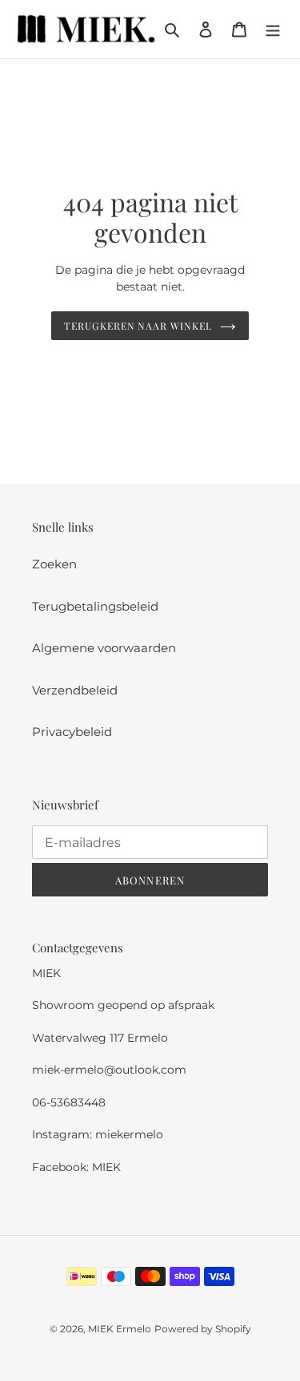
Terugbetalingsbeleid (95, 606)
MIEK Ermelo (119, 1329)
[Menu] (273, 29)
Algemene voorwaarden (104, 647)
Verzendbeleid (75, 690)
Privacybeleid (72, 731)
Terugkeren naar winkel (138, 325)
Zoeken (54, 564)
